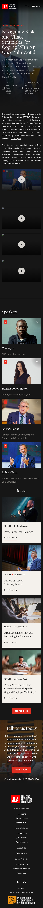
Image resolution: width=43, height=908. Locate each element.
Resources (21, 873)
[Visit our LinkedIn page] (18, 882)
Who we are (21, 853)
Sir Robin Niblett (32, 126)
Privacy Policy (15, 893)
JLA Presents (21, 838)
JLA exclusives (21, 818)
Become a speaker (21, 868)
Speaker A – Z (21, 822)
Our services (21, 833)
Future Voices (21, 842)
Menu (38, 6)
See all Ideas (21, 711)
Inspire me (21, 814)
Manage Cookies (27, 893)
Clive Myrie (16, 138)
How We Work (21, 828)
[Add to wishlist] (37, 322)
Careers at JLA (21, 864)
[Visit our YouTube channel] (24, 882)
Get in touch (21, 770)
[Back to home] (9, 6)
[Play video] (21, 180)
